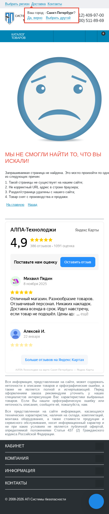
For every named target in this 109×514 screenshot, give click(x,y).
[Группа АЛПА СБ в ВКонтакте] (21, 509)
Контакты (55, 4)
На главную (15, 205)
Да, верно (34, 18)
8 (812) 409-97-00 (88, 15)
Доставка (38, 4)
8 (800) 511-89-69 (88, 21)
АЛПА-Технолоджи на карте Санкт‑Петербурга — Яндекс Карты (54, 369)
